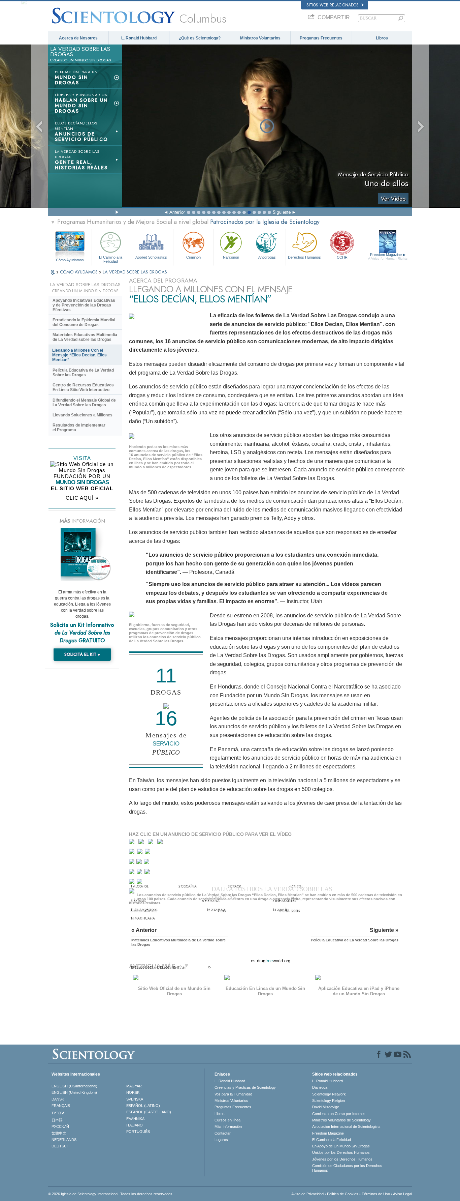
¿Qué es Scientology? (200, 38)
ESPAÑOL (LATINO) (143, 1106)
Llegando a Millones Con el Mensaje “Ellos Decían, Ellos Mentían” (79, 355)
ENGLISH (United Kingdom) (74, 1092)
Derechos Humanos (304, 257)
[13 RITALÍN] (147, 873)
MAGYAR (134, 1086)
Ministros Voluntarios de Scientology (341, 1120)
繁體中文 (59, 1133)
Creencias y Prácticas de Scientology (245, 1087)
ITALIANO (134, 1125)
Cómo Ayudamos (70, 260)
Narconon (231, 257)
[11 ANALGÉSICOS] (132, 873)
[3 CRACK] (152, 843)
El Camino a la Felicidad (110, 259)
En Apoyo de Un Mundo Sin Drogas (341, 1146)
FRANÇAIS (61, 1106)
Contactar (223, 1133)
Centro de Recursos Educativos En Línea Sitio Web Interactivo (83, 387)
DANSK (58, 1099)
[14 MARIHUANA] (133, 883)
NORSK (132, 1092)
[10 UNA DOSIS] (147, 863)
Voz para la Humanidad (233, 1094)
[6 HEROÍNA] (140, 852)
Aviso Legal (402, 1194)
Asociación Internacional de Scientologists (346, 1126)
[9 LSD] (139, 863)
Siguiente (282, 212)
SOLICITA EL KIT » (82, 654)
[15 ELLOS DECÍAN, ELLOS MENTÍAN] (133, 893)
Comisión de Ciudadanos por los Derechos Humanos (347, 1168)
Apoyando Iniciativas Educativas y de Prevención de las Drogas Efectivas (84, 305)
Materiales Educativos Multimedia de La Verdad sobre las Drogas (85, 337)
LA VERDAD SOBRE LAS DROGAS (135, 272)
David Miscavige (325, 1107)
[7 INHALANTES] (148, 852)
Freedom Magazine (387, 256)
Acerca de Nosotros (78, 38)
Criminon (193, 257)
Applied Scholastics (151, 257)
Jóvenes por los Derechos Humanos (342, 1159)
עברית (58, 1112)
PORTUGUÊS (138, 1132)
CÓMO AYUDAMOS (79, 272)
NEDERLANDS (64, 1140)
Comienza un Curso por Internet (338, 1114)
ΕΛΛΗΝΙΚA (135, 1119)
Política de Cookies (342, 1194)
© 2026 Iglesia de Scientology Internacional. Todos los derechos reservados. (110, 1194)
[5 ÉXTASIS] (132, 852)
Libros (382, 38)
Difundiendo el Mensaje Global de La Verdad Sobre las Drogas (84, 402)
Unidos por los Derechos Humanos (341, 1152)
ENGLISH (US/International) (74, 1086)
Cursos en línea (227, 1120)
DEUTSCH (60, 1146)
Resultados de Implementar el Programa (79, 427)
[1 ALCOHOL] (133, 843)
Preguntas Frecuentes (321, 38)
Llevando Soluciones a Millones (82, 415)
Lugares (221, 1140)
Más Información (228, 1126)
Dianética (319, 1087)
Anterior (177, 212)
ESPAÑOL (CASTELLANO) (148, 1112)
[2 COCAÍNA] (142, 843)
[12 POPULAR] (140, 873)
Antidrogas (267, 257)
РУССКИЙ (60, 1126)
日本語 (57, 1120)
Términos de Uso (376, 1194)
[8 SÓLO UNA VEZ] (132, 863)
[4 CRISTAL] (161, 843)
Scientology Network (329, 1094)
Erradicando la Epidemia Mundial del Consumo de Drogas (84, 322)
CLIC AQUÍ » (82, 498)
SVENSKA (134, 1099)
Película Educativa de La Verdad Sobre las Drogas (83, 372)
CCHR (342, 257)
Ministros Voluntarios (260, 38)
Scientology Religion (328, 1101)
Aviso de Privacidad (307, 1194)
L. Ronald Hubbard (139, 38)
